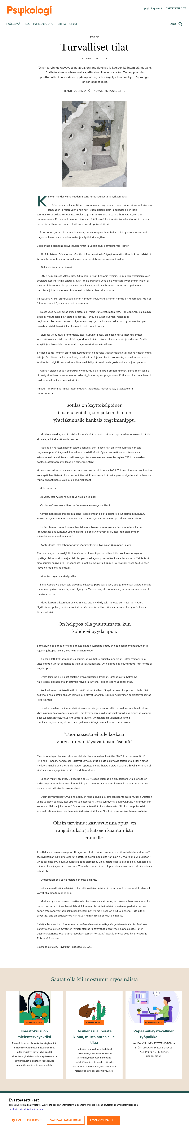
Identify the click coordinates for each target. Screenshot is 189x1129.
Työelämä (13, 24)
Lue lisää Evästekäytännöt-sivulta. (26, 1109)
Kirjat (73, 24)
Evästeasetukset (29, 1120)
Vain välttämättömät (66, 1120)
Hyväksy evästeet (103, 1120)
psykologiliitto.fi (153, 8)
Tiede (26, 24)
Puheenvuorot (44, 24)
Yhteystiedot (176, 8)
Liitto (62, 24)
